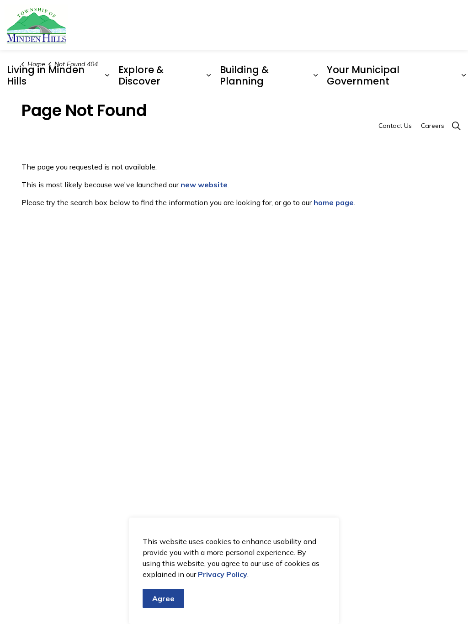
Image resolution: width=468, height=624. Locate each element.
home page (334, 202)
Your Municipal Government (363, 75)
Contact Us (395, 126)
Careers (432, 126)
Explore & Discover (141, 75)
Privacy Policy (222, 574)
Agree (163, 598)
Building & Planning (244, 75)
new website (204, 184)
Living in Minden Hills (46, 75)
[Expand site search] (456, 125)
